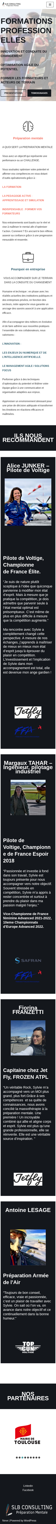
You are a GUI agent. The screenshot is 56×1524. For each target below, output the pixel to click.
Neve (5, 1520)
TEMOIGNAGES (39, 93)
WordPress (30, 1520)
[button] (17, 1458)
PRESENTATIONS (13, 93)
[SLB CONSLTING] (12, 4)
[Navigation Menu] (50, 4)
